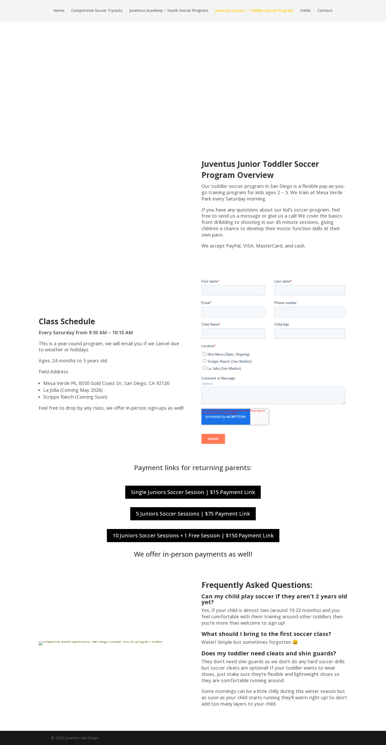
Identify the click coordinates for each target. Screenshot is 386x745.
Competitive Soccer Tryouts (96, 11)
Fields (305, 11)
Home (59, 11)
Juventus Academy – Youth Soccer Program (168, 11)
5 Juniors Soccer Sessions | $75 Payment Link (193, 513)
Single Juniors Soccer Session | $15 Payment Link (193, 492)
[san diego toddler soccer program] (100, 641)
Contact (324, 11)
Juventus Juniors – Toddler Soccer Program (254, 11)
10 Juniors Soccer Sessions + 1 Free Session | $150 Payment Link (193, 535)
